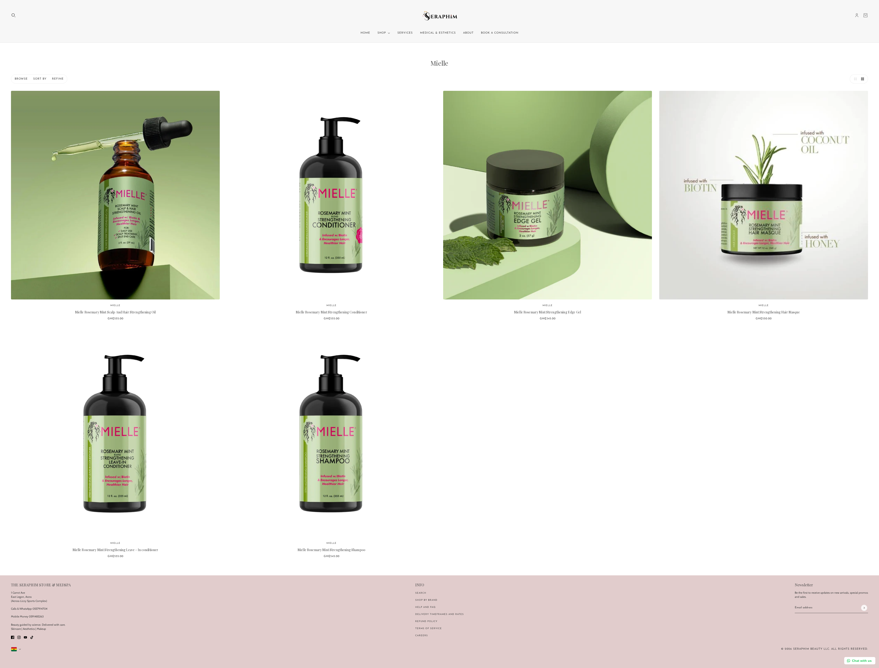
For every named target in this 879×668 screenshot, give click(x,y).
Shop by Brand (426, 600)
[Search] (13, 15)
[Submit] (864, 608)
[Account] (856, 15)
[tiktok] (31, 637)
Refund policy (426, 621)
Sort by (39, 79)
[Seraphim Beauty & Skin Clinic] (439, 15)
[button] (854, 79)
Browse (21, 79)
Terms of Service (428, 628)
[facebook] (12, 637)
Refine (58, 79)
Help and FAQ (425, 607)
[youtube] (25, 637)
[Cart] (865, 15)
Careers (421, 635)
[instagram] (19, 637)
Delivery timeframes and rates (439, 614)
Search (420, 593)
